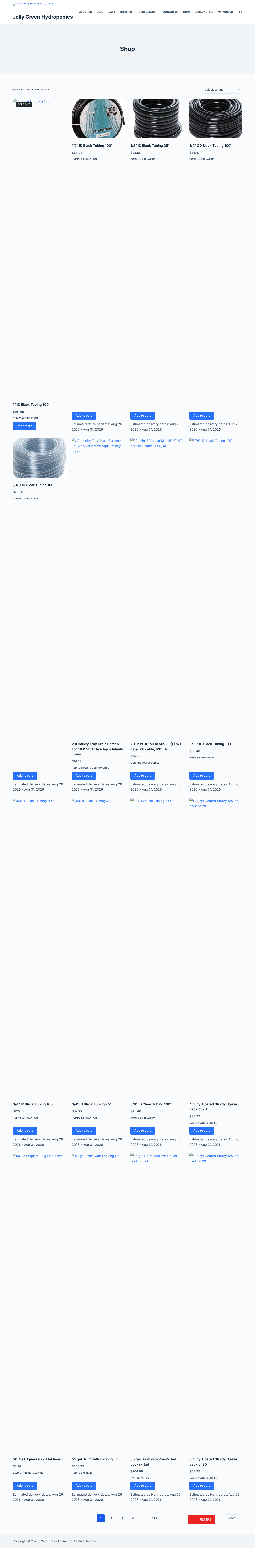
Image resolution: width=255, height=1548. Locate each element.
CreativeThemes (84, 1541)
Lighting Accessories (144, 762)
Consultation (148, 11)
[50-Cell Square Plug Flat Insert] (39, 1302)
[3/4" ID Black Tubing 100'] (39, 947)
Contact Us (170, 11)
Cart (111, 11)
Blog (100, 11)
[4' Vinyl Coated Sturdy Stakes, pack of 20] (215, 947)
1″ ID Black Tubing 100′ (31, 405)
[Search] (240, 12)
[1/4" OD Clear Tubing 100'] (39, 458)
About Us (85, 11)
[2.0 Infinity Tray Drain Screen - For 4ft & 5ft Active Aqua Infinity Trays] (98, 587)
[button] (201, 1519)
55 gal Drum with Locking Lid (95, 1459)
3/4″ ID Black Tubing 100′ (33, 1104)
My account (226, 11)
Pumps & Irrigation (25, 418)
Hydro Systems (82, 1472)
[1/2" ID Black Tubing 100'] (98, 118)
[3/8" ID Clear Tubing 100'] (156, 947)
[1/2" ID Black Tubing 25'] (156, 118)
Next (232, 1518)
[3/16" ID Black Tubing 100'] (215, 587)
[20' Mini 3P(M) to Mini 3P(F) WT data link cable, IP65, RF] (156, 587)
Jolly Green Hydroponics (43, 17)
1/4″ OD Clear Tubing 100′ (33, 485)
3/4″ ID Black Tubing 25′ (91, 1104)
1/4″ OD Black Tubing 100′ (210, 146)
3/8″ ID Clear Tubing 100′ (150, 1104)
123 (154, 1518)
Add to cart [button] (84, 415)
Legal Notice (204, 11)
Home (186, 11)
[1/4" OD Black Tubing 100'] (215, 118)
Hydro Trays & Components (90, 767)
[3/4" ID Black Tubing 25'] (98, 947)
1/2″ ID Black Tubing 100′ (92, 146)
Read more (24, 426)
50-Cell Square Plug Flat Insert (38, 1459)
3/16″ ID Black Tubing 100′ (210, 744)
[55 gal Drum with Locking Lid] (98, 1302)
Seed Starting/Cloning (28, 1472)
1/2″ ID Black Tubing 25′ (149, 146)
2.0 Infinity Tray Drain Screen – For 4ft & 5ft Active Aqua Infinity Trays (97, 749)
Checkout (127, 11)
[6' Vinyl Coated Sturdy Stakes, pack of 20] (215, 1302)
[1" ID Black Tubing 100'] (39, 248)
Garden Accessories (203, 1122)
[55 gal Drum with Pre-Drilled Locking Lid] (156, 1302)
